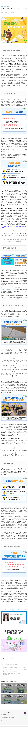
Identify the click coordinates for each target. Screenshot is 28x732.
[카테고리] (1, 1)
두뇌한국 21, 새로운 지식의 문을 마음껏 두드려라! (10, 671)
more (26, 681)
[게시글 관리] (7, 659)
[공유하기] (5, 659)
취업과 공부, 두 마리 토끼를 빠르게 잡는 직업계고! (10, 667)
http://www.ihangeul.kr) (10, 280)
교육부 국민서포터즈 (5, 6)
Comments (3, 707)
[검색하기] (26, 1)
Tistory (21, 727)
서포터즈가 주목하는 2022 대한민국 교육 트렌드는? (10, 676)
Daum (14, 727)
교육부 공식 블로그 (6, 712)
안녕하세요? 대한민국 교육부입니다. (8, 717)
